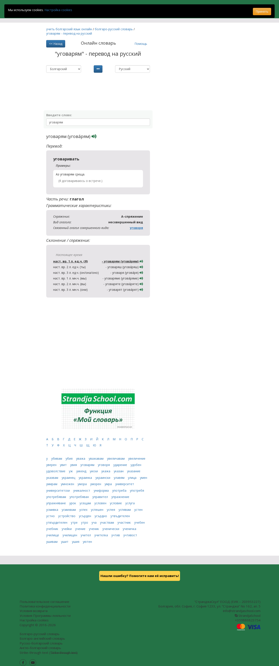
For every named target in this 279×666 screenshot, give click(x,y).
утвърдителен (57, 522)
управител (100, 497)
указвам (52, 478)
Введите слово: (59, 115)
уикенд (81, 471)
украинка (86, 478)
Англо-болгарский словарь (40, 648)
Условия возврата (34, 611)
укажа (106, 471)
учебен (139, 522)
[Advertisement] (97, 83)
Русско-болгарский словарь (41, 643)
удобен (136, 465)
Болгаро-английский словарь (42, 638)
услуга (130, 503)
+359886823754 (247, 620)
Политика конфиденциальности (45, 606)
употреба (119, 490)
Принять (262, 11)
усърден (85, 516)
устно (51, 516)
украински (103, 478)
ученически (111, 529)
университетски (58, 490)
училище (53, 535)
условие (116, 503)
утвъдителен (120, 516)
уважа (81, 458)
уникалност (82, 490)
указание (133, 471)
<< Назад (55, 44)
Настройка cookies (58, 10)
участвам (107, 522)
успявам (125, 510)
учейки (67, 529)
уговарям (87, 465)
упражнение (120, 497)
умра (109, 484)
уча (94, 522)
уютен (87, 542)
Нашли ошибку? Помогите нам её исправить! (139, 576)
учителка (101, 535)
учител (86, 535)
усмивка (52, 510)
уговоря (136, 228)
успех (83, 510)
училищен (70, 535)
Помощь (140, 44)
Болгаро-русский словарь (40, 634)
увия (74, 465)
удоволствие (56, 471)
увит (64, 465)
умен (143, 478)
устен (138, 510)
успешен (97, 510)
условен (100, 503)
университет (124, 484)
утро (85, 522)
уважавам (96, 458)
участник (124, 522)
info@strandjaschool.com (241, 611)
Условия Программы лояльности (45, 615)
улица (132, 478)
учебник (52, 529)
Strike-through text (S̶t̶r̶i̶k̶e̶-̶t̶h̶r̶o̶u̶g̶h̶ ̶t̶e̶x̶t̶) (49, 652)
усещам (86, 503)
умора (83, 484)
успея (111, 510)
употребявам (56, 497)
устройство (67, 516)
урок (73, 503)
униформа (102, 490)
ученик (94, 529)
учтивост (130, 535)
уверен (51, 465)
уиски (94, 471)
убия (69, 458)
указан (119, 471)
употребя (137, 490)
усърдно (101, 516)
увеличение (136, 458)
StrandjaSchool (249, 615)
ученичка (129, 529)
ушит (65, 542)
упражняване (56, 503)
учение (80, 529)
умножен (68, 484)
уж (71, 471)
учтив (116, 535)
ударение (120, 465)
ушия (76, 542)
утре (74, 522)
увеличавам (116, 458)
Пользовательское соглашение (44, 601)
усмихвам (69, 510)
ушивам (52, 542)
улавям (119, 478)
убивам (57, 458)
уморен (96, 484)
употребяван (80, 497)
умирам (52, 484)
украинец (69, 478)
